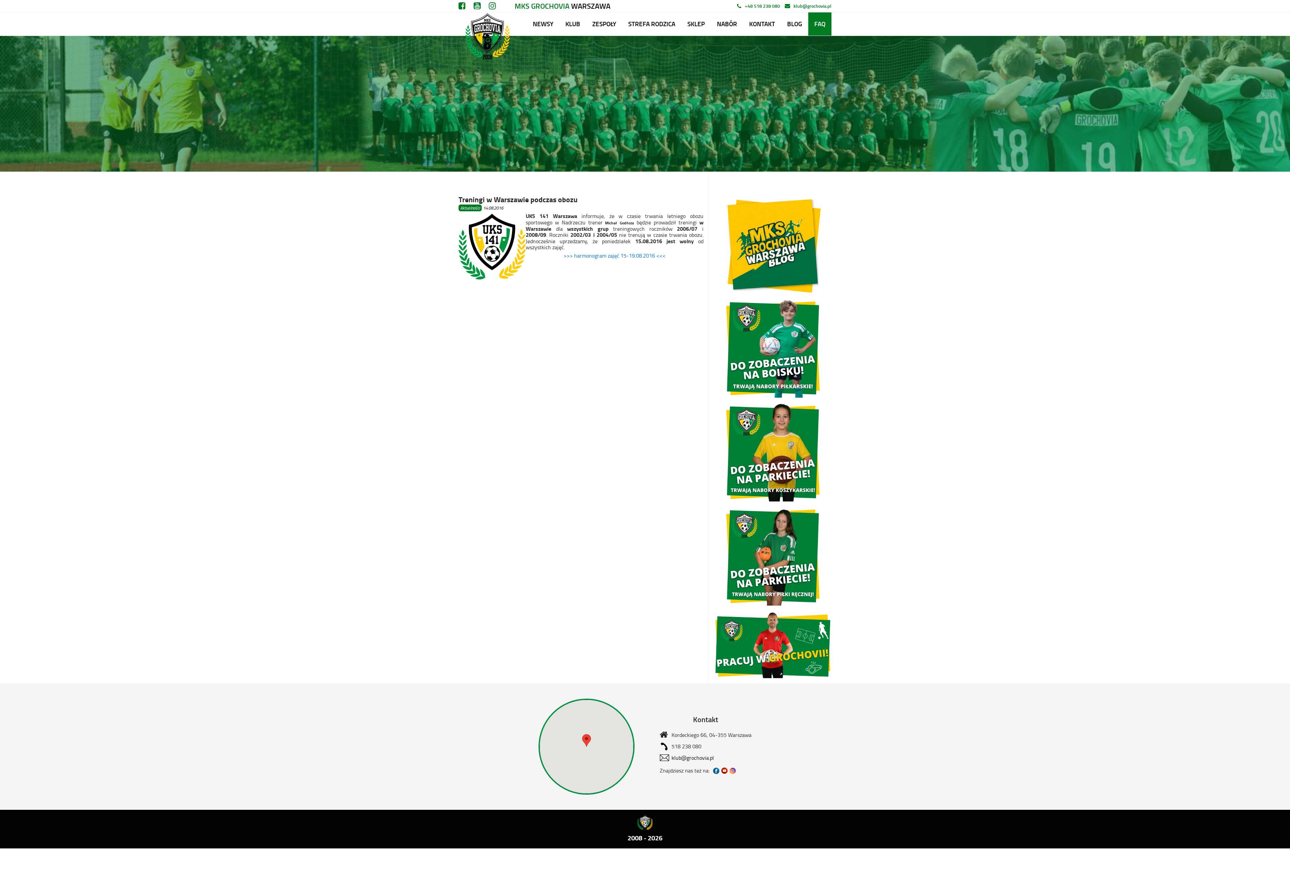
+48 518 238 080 (762, 6)
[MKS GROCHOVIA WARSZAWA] (487, 24)
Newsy (543, 23)
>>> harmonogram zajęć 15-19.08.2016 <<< (614, 255)
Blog (794, 23)
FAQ (819, 23)
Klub (572, 23)
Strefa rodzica (651, 23)
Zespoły (604, 23)
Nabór (727, 23)
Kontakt (762, 23)
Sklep (696, 23)
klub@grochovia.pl (812, 6)
